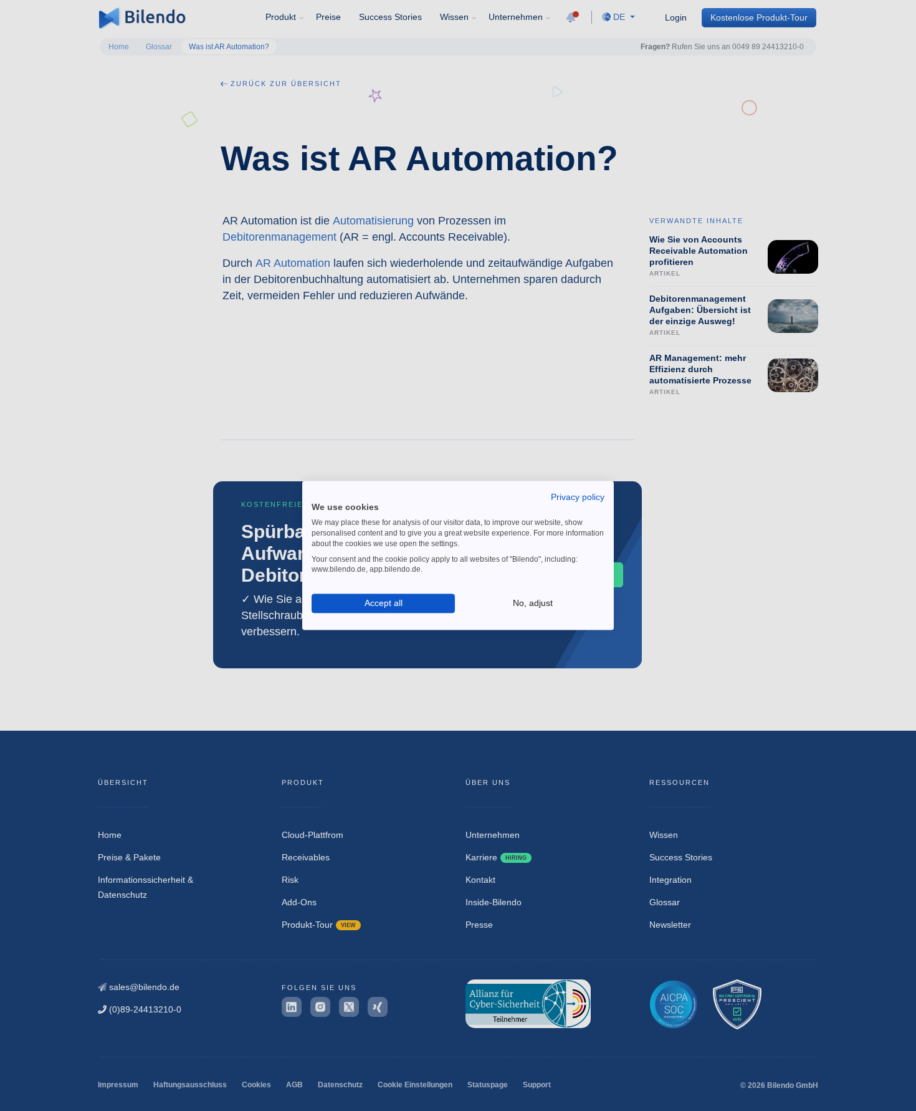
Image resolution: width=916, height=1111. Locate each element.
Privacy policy (577, 497)
